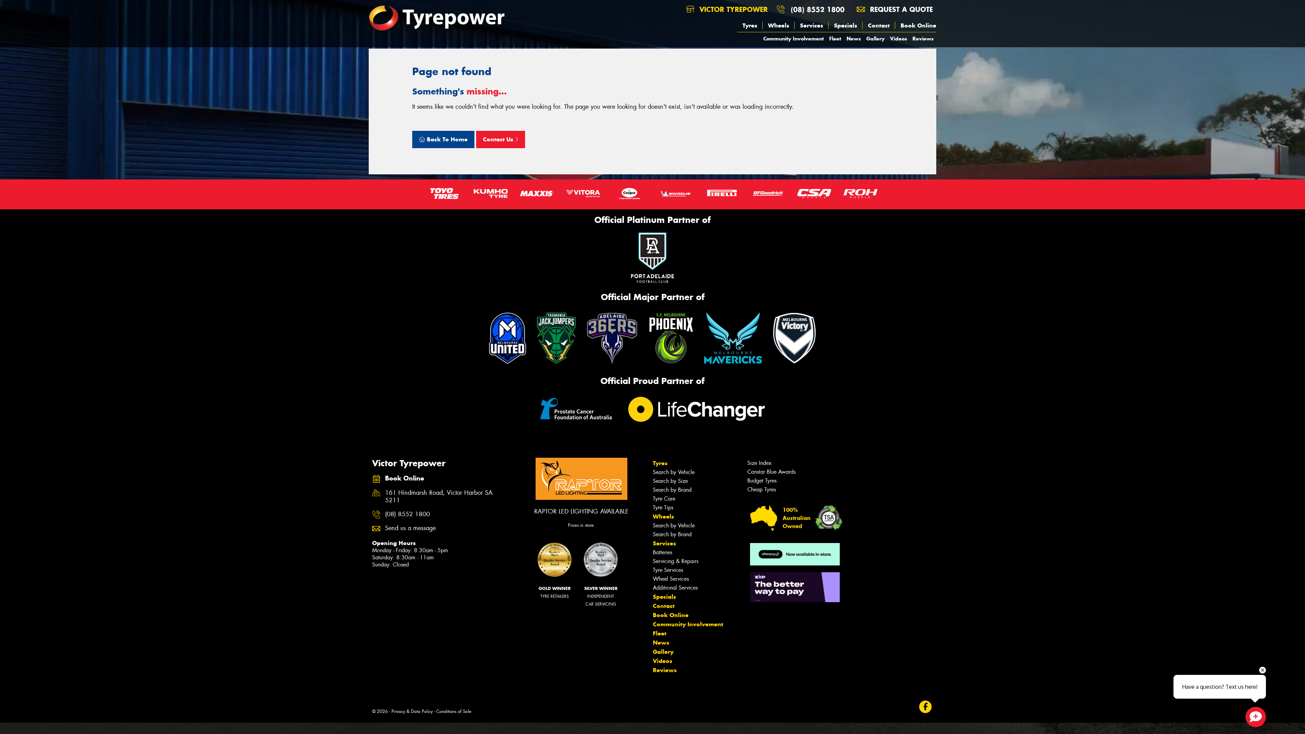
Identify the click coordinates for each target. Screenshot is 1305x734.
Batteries (662, 552)
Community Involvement (793, 38)
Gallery (875, 38)
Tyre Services (668, 570)
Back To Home (446, 139)
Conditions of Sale (453, 711)
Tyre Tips (663, 507)
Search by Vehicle (674, 472)
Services (811, 25)
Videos (898, 38)
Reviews (923, 38)
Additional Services (675, 587)
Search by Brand (672, 489)
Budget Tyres (762, 480)
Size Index (759, 463)
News (854, 38)
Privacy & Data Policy (412, 711)
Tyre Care (664, 498)
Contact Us (499, 139)
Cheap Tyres (761, 489)
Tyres (750, 25)
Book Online (918, 25)
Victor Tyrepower (732, 9)
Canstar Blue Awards (771, 471)
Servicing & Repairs (675, 561)
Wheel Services (671, 578)
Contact (879, 25)
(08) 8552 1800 (818, 9)
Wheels (778, 25)
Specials (845, 25)
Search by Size (670, 481)
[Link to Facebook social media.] (925, 707)
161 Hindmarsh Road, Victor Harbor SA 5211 (439, 497)
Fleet (835, 38)
